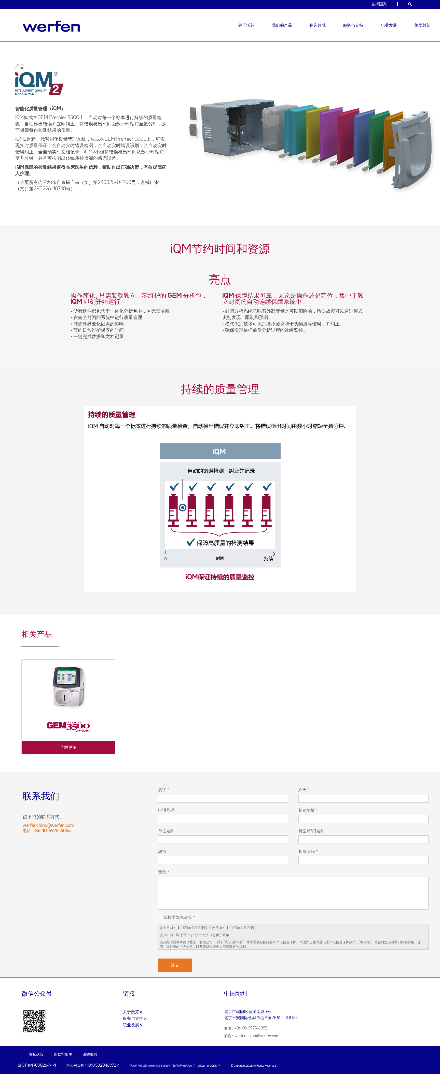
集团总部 (422, 25)
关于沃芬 (246, 25)
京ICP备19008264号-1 (37, 1065)
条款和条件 (63, 1054)
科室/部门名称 (311, 831)
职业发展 (389, 25)
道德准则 (90, 1054)
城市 (162, 852)
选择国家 (379, 4)
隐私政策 (36, 1054)
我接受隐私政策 (177, 918)
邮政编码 (306, 852)
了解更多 (68, 747)
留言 (162, 872)
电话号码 (166, 810)
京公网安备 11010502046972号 (93, 1065)
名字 (162, 790)
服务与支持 (353, 25)
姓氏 (302, 790)
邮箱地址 (306, 810)
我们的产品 (282, 25)
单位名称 (166, 831)
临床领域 (317, 25)
